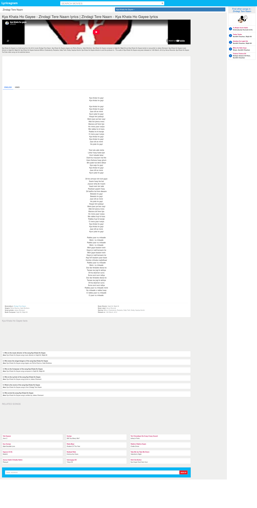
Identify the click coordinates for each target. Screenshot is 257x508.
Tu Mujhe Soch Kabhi (240, 28)
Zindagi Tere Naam (20, 306)
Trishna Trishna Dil (239, 53)
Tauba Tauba (237, 34)
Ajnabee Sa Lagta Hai (240, 41)
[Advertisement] (63, 71)
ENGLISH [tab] (8, 87)
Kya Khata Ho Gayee (125, 9)
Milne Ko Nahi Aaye (240, 48)
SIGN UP (183, 472)
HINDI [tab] (17, 87)
